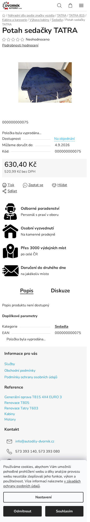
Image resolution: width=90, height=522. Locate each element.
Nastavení (43, 497)
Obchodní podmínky (19, 370)
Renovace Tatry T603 (21, 408)
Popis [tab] (26, 290)
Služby (9, 364)
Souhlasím (64, 511)
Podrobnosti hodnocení (20, 45)
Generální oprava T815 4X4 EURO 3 (33, 397)
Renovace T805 (16, 403)
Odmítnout (22, 511)
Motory (10, 420)
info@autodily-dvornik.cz (34, 441)
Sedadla (61, 326)
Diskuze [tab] (60, 290)
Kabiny (9, 414)
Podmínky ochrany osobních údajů (30, 377)
